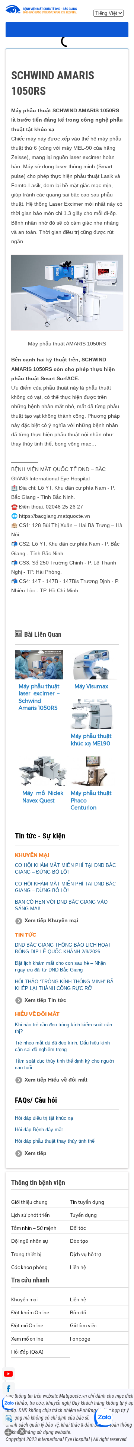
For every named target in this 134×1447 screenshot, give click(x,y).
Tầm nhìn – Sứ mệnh (34, 1228)
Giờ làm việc (83, 1325)
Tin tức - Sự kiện (40, 835)
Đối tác (78, 1228)
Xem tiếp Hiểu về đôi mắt (56, 1080)
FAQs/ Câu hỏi (36, 1100)
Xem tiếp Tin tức (45, 1000)
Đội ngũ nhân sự (29, 1241)
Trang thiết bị (26, 1254)
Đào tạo (79, 1241)
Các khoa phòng (29, 1267)
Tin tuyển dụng (87, 1202)
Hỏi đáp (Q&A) (27, 1352)
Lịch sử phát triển (30, 1215)
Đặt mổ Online (27, 1325)
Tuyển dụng (83, 1215)
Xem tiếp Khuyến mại (51, 920)
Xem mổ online (27, 1339)
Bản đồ (78, 1312)
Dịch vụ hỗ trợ (85, 1254)
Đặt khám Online (30, 1312)
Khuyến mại (24, 1299)
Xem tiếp (36, 1153)
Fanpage (80, 1339)
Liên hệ (78, 1267)
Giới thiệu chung (29, 1202)
